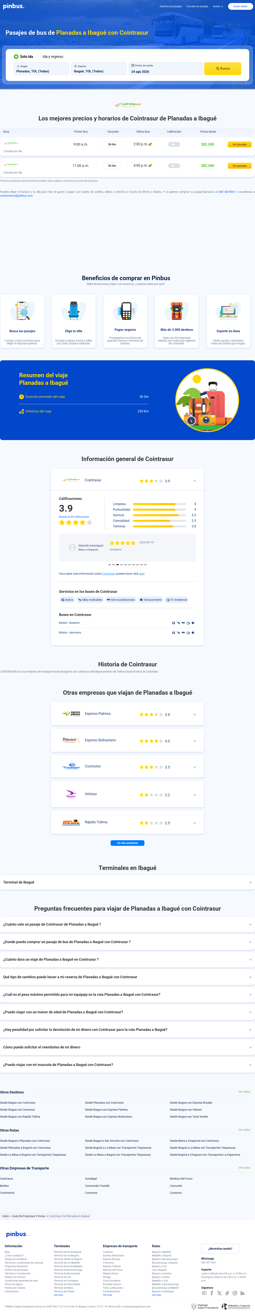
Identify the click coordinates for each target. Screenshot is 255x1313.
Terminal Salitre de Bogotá (68, 1259)
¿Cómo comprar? (14, 1255)
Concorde (176, 1185)
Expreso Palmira (112, 1266)
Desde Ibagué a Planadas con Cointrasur (25, 1140)
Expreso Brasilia (111, 1259)
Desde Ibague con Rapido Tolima (20, 1116)
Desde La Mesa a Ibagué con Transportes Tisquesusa (118, 1154)
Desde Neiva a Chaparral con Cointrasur (194, 1140)
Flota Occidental (112, 1280)
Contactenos (12, 1291)
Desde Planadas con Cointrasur (104, 1102)
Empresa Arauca (112, 1284)
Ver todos (244, 1091)
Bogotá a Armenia (162, 1273)
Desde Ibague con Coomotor (17, 1109)
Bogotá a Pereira (161, 1277)
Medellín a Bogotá (161, 1255)
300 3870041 (227, 191)
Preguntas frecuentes (16, 1266)
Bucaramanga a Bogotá (165, 1262)
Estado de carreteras (16, 1259)
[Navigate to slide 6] (129, 564)
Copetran (108, 1252)
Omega (107, 1277)
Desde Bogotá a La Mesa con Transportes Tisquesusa (118, 1147)
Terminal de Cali (62, 1277)
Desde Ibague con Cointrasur (18, 1102)
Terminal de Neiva (63, 1287)
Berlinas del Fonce (113, 1270)
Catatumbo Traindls (97, 1185)
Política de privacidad (16, 1270)
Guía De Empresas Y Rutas (29, 1216)
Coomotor (91, 1192)
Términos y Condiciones (17, 1273)
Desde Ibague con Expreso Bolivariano (108, 1116)
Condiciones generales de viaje (21, 1280)
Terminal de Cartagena (66, 1280)
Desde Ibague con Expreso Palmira (106, 1109)
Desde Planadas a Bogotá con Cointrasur (25, 1147)
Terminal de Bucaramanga (68, 1270)
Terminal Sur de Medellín (67, 1262)
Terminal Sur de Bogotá (66, 1255)
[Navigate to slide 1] (110, 564)
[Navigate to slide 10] (145, 564)
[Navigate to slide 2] (114, 564)
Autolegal (91, 1178)
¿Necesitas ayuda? (220, 1248)
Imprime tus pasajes (171, 6)
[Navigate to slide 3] (118, 564)
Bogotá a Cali (159, 1266)
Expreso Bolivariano (113, 1255)
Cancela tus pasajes (197, 6)
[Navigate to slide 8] (137, 564)
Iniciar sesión (240, 6)
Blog (7, 1252)
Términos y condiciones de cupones (24, 1262)
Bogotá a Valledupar (163, 1291)
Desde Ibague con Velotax (186, 1109)
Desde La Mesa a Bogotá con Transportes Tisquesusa (33, 1154)
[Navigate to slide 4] (122, 564)
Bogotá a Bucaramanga (165, 1259)
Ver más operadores (127, 843)
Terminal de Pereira (64, 1291)
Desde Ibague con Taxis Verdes (189, 1116)
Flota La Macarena (113, 1287)
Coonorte (175, 1192)
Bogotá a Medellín (161, 1252)
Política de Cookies (15, 1287)
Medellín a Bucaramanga (165, 1284)
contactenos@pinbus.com (16, 195)
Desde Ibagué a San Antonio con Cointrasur (112, 1140)
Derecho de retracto (15, 1277)
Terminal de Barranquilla (67, 1273)
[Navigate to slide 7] (133, 564)
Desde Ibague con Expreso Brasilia (191, 1102)
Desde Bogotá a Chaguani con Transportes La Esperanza (205, 1154)
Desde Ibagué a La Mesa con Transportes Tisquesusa (202, 1147)
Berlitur (4, 1185)
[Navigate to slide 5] (126, 564)
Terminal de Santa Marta (67, 1284)
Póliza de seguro (14, 1284)
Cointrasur (108, 573)
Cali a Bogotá (159, 1270)
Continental (7, 1192)
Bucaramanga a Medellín (165, 1287)
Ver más (58, 1295)
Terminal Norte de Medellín (68, 1266)
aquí (141, 573)
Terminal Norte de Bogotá (67, 1252)
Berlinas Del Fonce (181, 1178)
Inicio (6, 1216)
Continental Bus (111, 1291)
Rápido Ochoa (110, 1273)
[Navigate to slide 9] (141, 564)
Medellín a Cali (160, 1280)
